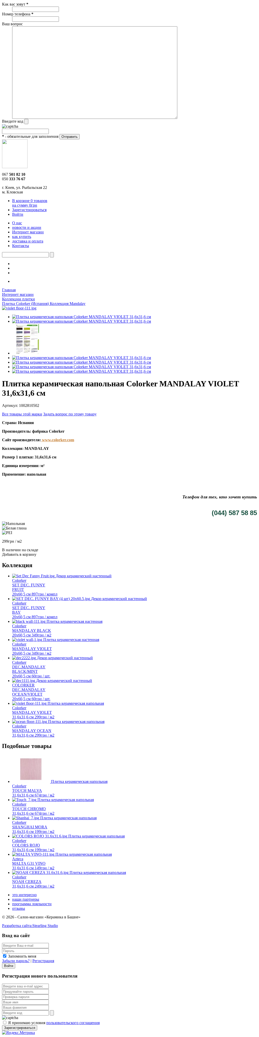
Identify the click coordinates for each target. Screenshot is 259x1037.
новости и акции (26, 227)
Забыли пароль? (16, 961)
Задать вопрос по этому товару (70, 414)
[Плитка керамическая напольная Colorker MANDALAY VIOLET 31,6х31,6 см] (19, 308)
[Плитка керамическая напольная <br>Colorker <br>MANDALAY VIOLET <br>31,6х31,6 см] (81, 317)
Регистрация (43, 961)
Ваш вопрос (12, 24)
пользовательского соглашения (73, 1023)
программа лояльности (32, 904)
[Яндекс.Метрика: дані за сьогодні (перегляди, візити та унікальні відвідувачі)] (18, 1032)
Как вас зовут (15, 4)
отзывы (18, 908)
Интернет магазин (28, 232)
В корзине (29, 202)
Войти (17, 214)
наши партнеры (25, 899)
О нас (17, 223)
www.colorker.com (57, 440)
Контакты (20, 246)
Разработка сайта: (30, 925)
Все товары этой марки (22, 414)
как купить (21, 236)
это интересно (24, 895)
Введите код (12, 121)
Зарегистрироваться (29, 210)
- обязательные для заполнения (30, 136)
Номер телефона (17, 14)
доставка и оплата (27, 241)
